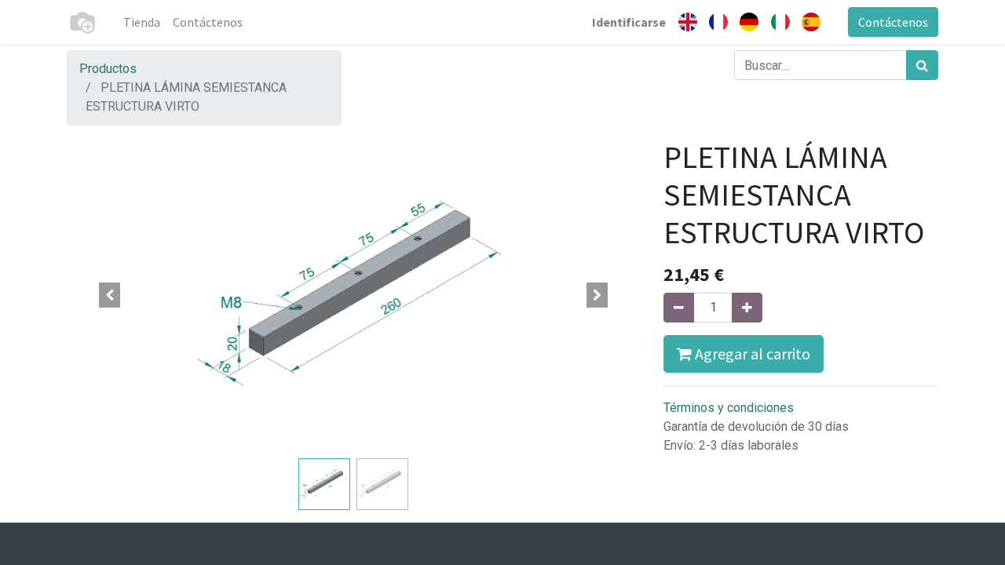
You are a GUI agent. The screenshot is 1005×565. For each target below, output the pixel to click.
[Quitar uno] (678, 308)
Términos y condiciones (728, 407)
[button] (110, 295)
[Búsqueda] (922, 65)
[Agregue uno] (747, 308)
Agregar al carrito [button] (751, 353)
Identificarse (629, 22)
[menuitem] (141, 22)
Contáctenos (893, 22)
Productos (108, 68)
